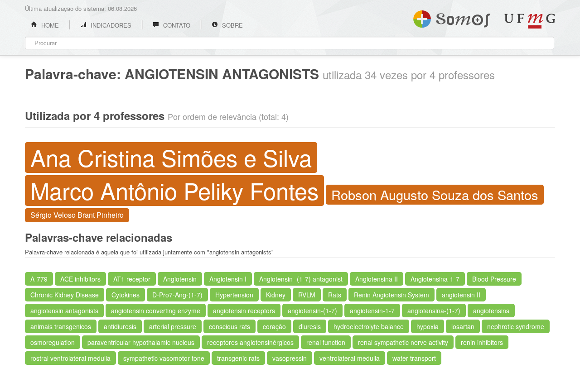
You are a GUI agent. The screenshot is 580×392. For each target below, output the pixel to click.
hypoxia (427, 326)
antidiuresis (120, 326)
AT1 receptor (131, 278)
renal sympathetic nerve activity (403, 342)
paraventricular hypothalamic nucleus (140, 342)
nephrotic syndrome (515, 326)
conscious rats (229, 326)
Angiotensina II (376, 278)
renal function (325, 342)
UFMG (529, 21)
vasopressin (289, 358)
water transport (414, 358)
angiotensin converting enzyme (155, 310)
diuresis (310, 326)
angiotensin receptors (244, 310)
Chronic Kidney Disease (64, 294)
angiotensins (491, 310)
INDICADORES (110, 25)
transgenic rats (238, 358)
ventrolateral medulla (349, 358)
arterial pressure (172, 326)
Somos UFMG (451, 17)
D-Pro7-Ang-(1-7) (177, 294)
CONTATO (175, 25)
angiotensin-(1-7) (312, 310)
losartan (462, 326)
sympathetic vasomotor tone (163, 358)
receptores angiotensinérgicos (250, 342)
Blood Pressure (494, 278)
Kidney (275, 294)
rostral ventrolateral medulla (70, 358)
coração (274, 326)
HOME (49, 25)
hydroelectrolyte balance (369, 326)
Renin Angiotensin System (391, 294)
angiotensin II (461, 294)
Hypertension (234, 294)
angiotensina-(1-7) (433, 310)
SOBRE (231, 25)
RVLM (306, 294)
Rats (334, 294)
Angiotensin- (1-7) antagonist (301, 278)
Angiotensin (180, 278)
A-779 (39, 278)
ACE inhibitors (80, 278)
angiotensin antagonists (64, 310)
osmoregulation (52, 342)
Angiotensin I (227, 278)
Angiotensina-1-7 (435, 278)
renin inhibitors (482, 342)
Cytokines (125, 294)
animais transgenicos (60, 326)
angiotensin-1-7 (372, 310)
